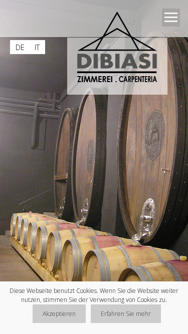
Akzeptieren (59, 313)
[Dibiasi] (120, 49)
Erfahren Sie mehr (126, 313)
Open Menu (171, 18)
